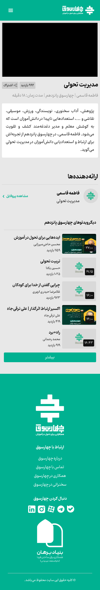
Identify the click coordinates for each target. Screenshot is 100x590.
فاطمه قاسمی (87, 96)
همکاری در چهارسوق (50, 476)
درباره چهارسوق (50, 458)
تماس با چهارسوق (50, 467)
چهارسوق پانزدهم (59, 96)
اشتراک (8, 85)
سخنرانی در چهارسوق (50, 485)
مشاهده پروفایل (17, 196)
